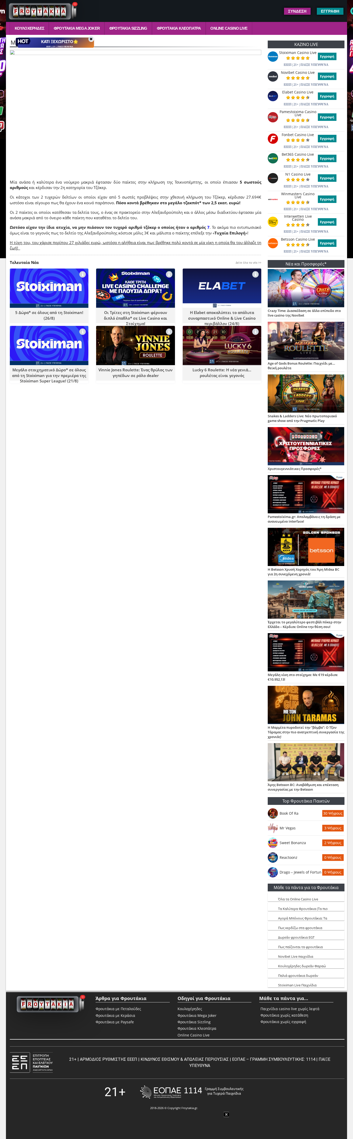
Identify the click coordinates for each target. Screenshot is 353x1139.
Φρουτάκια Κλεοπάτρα (179, 28)
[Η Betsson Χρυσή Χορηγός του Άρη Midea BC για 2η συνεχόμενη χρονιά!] (306, 547)
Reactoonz (288, 857)
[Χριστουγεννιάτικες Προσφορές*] (306, 446)
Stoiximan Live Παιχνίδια (297, 985)
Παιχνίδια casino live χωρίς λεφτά (289, 1009)
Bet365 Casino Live (298, 154)
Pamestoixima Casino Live (298, 113)
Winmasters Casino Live (297, 195)
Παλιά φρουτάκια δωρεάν (298, 975)
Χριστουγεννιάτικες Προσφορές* (294, 468)
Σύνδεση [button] (297, 11)
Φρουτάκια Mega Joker (77, 28)
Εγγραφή (327, 56)
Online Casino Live (228, 28)
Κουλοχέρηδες (29, 28)
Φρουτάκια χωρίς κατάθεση (284, 1015)
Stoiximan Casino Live (298, 52)
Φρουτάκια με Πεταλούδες (118, 1008)
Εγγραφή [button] (330, 11)
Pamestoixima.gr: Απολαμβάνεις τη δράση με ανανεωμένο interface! (304, 519)
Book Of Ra (289, 813)
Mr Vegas (288, 828)
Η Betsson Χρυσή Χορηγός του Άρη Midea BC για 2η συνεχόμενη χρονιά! (303, 571)
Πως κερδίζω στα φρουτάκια (300, 927)
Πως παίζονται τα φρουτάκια (300, 947)
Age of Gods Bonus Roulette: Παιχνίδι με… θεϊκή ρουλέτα (301, 365)
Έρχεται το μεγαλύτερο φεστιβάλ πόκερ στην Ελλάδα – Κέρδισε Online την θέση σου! (304, 624)
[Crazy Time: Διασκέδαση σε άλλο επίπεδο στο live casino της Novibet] (306, 288)
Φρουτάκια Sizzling (128, 28)
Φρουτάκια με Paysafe (115, 1021)
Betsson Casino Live (298, 239)
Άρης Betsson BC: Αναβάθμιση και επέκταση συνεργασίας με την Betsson (303, 787)
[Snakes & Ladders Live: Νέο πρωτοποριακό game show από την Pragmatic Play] (306, 394)
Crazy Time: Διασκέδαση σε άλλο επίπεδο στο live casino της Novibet (304, 313)
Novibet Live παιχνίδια (295, 956)
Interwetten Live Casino (298, 218)
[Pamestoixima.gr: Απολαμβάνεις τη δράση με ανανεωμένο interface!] (306, 494)
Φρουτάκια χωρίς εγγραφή (283, 1021)
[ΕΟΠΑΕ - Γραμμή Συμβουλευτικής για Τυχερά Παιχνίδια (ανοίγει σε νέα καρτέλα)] (191, 1092)
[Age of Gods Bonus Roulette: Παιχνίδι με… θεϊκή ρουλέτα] (306, 341)
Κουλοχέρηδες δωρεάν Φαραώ (302, 966)
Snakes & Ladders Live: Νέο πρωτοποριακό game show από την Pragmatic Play (302, 418)
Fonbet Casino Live (298, 134)
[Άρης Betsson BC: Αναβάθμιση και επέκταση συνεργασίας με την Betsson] (306, 762)
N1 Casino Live (298, 174)
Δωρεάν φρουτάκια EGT (296, 937)
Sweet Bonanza (293, 842)
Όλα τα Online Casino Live (298, 899)
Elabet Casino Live (297, 92)
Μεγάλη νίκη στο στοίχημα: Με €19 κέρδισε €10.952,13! (303, 677)
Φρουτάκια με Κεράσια (115, 1015)
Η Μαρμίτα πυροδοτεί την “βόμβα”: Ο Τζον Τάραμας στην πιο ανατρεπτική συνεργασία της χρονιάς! (306, 732)
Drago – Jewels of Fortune (300, 872)
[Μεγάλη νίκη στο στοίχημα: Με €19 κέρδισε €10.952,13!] (306, 652)
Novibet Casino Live (298, 72)
